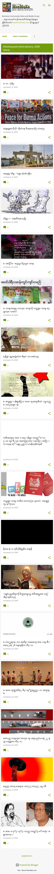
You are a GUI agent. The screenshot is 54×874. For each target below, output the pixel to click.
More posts (27, 856)
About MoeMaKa (20, 36)
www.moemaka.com (20, 22)
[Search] (44, 5)
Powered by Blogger (28, 865)
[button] (49, 92)
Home (4, 36)
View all (6, 50)
